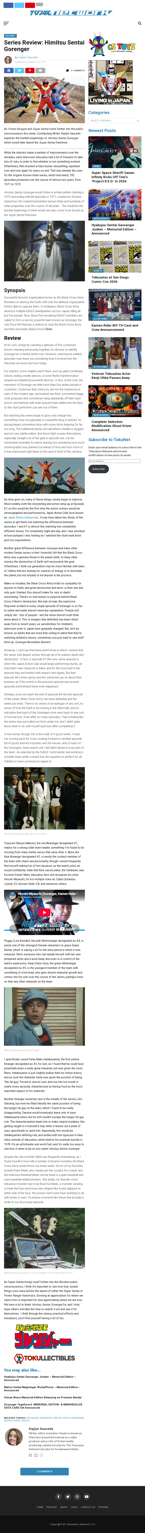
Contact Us (88, 1507)
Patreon (103, 1507)
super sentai (21, 1420)
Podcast (51, 1507)
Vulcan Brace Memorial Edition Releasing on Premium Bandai (43, 1397)
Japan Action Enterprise (22, 517)
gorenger (46, 1418)
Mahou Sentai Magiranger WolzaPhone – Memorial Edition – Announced (42, 1389)
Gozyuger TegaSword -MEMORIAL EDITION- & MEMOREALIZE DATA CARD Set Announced (43, 1406)
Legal (74, 1507)
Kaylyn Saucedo (28, 57)
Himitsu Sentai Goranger (68, 1418)
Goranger (32, 1418)
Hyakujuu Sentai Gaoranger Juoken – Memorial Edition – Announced (40, 1378)
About (64, 1507)
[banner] (110, 103)
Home (40, 1507)
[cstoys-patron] (113, 58)
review (8, 1420)
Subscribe (98, 468)
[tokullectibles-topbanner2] (44, 1363)
